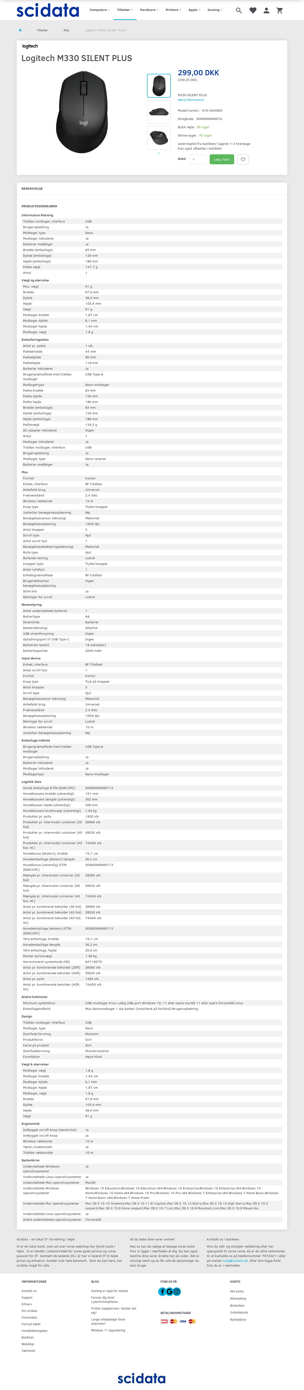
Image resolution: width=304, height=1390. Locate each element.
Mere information (191, 99)
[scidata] (48, 10)
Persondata (29, 1317)
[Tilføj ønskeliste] (243, 159)
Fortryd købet (31, 1324)
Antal (182, 158)
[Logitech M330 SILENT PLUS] (81, 112)
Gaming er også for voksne (109, 1291)
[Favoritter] (252, 10)
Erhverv (27, 1304)
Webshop (28, 1344)
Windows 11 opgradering (108, 1330)
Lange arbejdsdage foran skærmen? (108, 1321)
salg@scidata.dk (235, 1260)
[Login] (266, 10)
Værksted (28, 1350)
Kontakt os (29, 1291)
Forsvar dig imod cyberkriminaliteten (104, 1299)
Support (27, 1297)
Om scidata (29, 1311)
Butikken (28, 1337)
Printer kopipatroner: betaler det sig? (113, 1310)
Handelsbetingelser (35, 1331)
